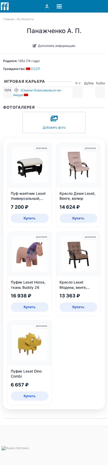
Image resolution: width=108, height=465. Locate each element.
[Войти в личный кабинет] (46, 6)
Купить (30, 218)
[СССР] (26, 95)
